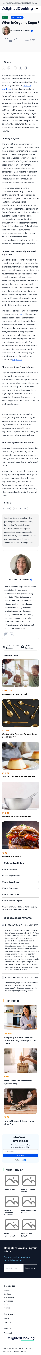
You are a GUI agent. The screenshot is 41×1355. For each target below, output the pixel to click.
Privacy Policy (6, 1351)
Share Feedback (29, 646)
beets (21, 314)
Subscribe (20, 1155)
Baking (7, 1076)
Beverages (7, 691)
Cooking (8, 1033)
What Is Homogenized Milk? (15, 694)
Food (4, 853)
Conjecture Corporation (25, 1348)
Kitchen (5, 730)
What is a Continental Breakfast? (8, 1212)
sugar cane (17, 359)
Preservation (9, 1297)
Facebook (8, 1333)
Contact (7, 1322)
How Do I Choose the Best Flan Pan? (19, 776)
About (6, 1319)
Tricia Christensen (22, 30)
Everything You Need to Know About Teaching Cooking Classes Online (20, 1040)
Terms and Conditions (19, 1351)
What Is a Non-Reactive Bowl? (16, 816)
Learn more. (34, 3)
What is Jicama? (10, 1189)
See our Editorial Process (12, 646)
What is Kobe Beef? (11, 856)
